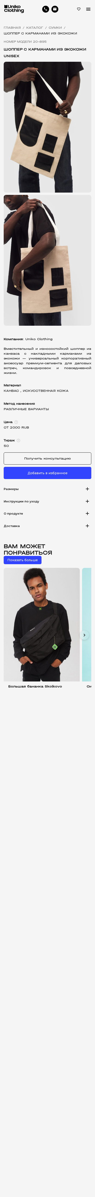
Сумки (55, 28)
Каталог (34, 28)
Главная (12, 28)
